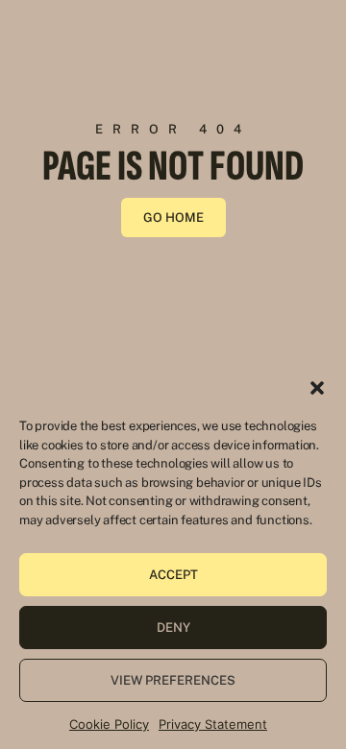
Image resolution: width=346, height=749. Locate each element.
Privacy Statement (213, 724)
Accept (173, 575)
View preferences (173, 680)
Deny (173, 627)
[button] (317, 388)
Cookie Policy (109, 724)
